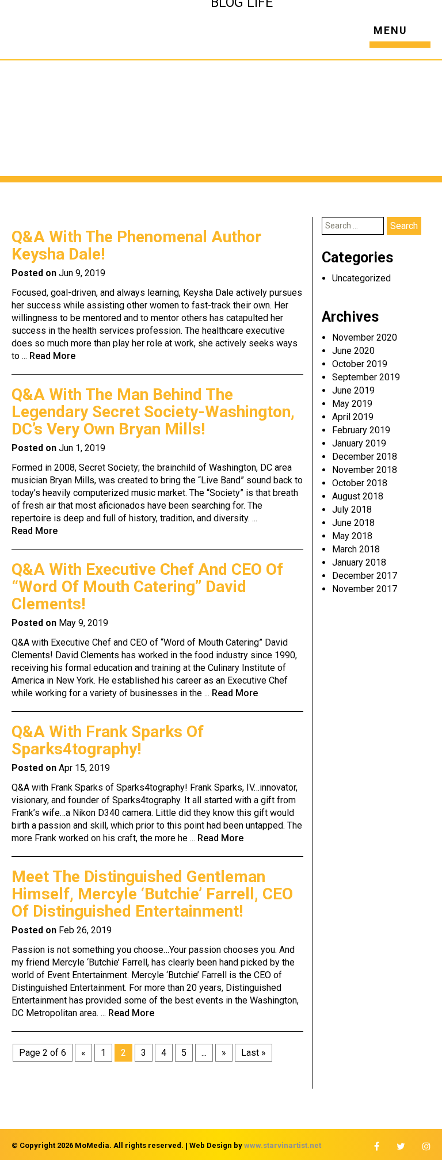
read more (52, 355)
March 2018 (356, 549)
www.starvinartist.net (282, 1145)
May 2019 (352, 403)
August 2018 (357, 496)
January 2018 (359, 562)
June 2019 (353, 390)
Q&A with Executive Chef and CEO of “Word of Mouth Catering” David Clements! (147, 586)
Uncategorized (361, 278)
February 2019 (361, 430)
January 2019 (359, 443)
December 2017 (364, 575)
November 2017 (364, 588)
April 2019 (353, 416)
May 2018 (352, 536)
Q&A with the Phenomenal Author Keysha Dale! (136, 245)
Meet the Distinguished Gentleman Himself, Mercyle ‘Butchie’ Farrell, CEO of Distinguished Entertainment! (152, 894)
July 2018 (352, 509)
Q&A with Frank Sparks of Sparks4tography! (108, 740)
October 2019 (359, 363)
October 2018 (359, 483)
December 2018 (364, 456)
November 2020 (364, 337)
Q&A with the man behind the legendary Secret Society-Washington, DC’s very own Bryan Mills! (153, 411)
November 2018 (364, 469)
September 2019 (366, 377)
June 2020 (353, 350)
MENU (390, 31)
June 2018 (353, 522)
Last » (253, 1052)
